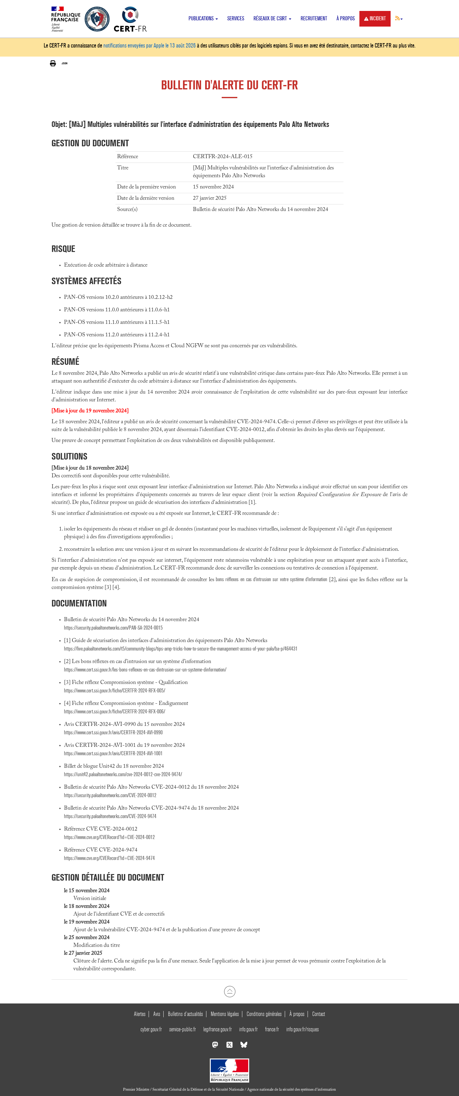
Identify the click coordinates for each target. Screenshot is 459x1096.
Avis (156, 1014)
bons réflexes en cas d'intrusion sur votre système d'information (272, 579)
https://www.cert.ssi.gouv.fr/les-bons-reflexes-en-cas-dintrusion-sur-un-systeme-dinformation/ (145, 669)
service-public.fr (182, 1029)
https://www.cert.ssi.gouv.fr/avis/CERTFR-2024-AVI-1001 (113, 753)
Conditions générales (264, 1014)
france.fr (272, 1029)
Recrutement (314, 18)
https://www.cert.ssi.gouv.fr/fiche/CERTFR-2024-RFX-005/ (114, 690)
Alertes (140, 1014)
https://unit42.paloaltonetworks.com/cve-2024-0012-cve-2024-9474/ (123, 774)
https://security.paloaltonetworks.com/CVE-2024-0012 (110, 795)
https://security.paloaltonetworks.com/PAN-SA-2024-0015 (113, 628)
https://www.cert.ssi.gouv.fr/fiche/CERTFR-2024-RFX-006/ (114, 711)
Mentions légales (225, 1014)
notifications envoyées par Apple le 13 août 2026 (149, 45)
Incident (378, 18)
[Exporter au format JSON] (64, 63)
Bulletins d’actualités (185, 1014)
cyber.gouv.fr (151, 1029)
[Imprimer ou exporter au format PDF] (53, 64)
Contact (318, 1014)
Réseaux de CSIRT (271, 18)
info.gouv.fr (248, 1029)
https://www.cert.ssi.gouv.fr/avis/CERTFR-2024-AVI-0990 (113, 732)
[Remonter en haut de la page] (229, 991)
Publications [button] (202, 18)
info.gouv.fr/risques (302, 1029)
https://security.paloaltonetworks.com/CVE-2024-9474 (110, 816)
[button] (399, 18)
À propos (346, 18)
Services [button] (235, 18)
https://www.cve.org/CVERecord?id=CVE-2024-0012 (109, 837)
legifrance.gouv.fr (217, 1029)
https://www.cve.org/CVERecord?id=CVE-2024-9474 (109, 858)
